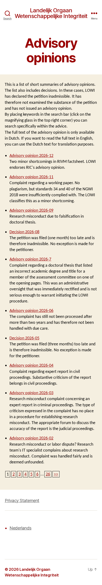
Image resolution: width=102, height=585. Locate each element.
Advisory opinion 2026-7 (30, 259)
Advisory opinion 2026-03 (31, 393)
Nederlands (20, 528)
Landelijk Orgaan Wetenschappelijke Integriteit (51, 13)
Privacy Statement (22, 500)
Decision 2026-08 (24, 232)
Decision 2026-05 (24, 338)
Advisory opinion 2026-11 (31, 177)
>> (56, 474)
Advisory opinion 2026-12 (31, 155)
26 (48, 474)
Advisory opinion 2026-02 (31, 438)
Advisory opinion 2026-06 (31, 310)
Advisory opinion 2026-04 (31, 365)
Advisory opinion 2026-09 (31, 210)
